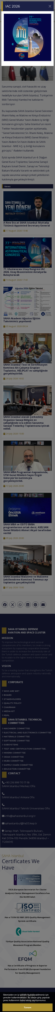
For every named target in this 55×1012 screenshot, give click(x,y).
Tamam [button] (27, 1007)
